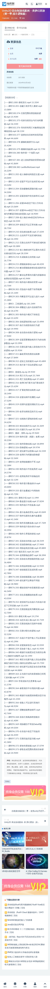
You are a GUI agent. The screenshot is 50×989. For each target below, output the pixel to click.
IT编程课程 (5, 18)
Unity (7, 781)
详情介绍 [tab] (11, 28)
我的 (35, 987)
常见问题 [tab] (23, 28)
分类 (15, 987)
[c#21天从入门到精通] (37, 839)
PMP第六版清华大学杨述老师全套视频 (23, 952)
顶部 (45, 987)
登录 (40, 4)
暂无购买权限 (25, 66)
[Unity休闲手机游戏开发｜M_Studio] (13, 839)
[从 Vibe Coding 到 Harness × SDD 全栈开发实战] (37, 861)
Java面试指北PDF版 (15, 925)
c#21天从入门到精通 (34, 849)
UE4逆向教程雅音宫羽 (11, 871)
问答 (25, 987)
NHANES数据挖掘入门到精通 (19, 920)
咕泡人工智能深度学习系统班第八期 (22, 957)
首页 (15, 34)
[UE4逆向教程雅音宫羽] (13, 861)
